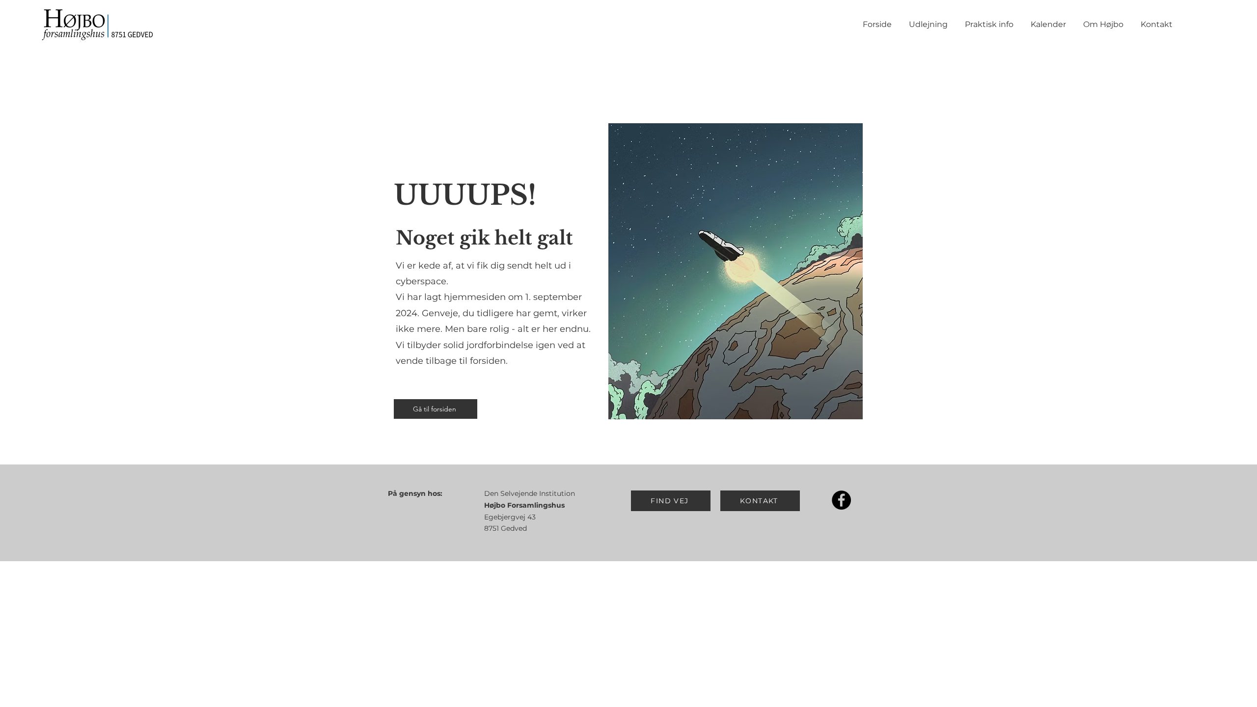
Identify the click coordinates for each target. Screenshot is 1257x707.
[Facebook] (841, 500)
